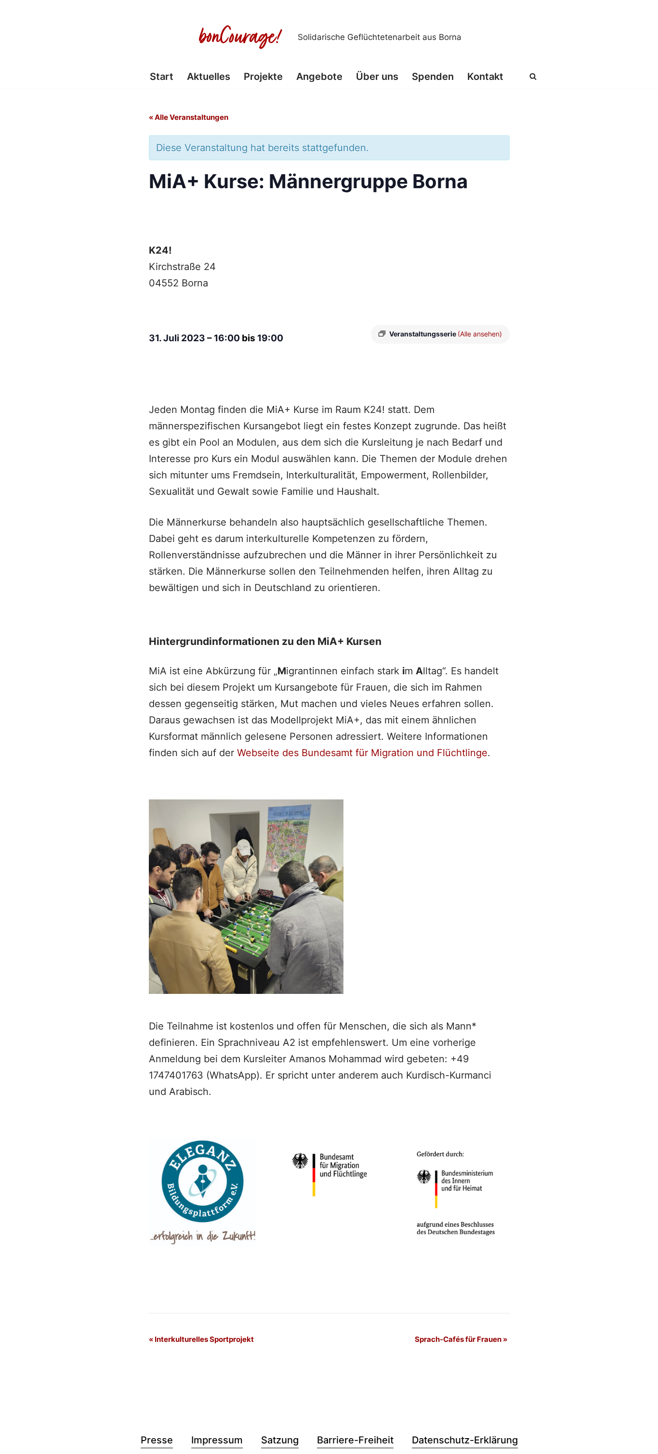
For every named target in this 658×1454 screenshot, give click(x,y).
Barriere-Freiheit (355, 1440)
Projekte (263, 76)
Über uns (377, 76)
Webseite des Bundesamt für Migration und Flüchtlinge (362, 753)
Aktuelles (208, 76)
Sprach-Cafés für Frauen (461, 1339)
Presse (157, 1440)
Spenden (433, 76)
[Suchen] (533, 76)
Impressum (217, 1440)
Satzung (280, 1440)
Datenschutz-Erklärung (465, 1440)
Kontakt (485, 76)
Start (161, 76)
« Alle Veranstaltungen (188, 117)
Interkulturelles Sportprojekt (201, 1339)
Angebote (319, 76)
